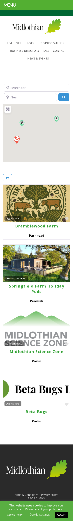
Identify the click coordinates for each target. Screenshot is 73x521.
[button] (22, 123)
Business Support (53, 43)
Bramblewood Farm (36, 226)
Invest (31, 43)
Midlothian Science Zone (36, 351)
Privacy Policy (49, 495)
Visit (19, 43)
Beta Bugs (36, 411)
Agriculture (12, 218)
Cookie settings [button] (40, 514)
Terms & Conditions (25, 495)
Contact (59, 51)
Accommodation (16, 278)
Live (10, 43)
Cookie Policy (36, 498)
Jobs (46, 51)
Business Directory (24, 51)
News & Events (38, 58)
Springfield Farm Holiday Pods (36, 288)
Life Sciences (14, 343)
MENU (10, 5)
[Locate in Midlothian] (36, 33)
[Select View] (7, 177)
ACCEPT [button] (61, 514)
